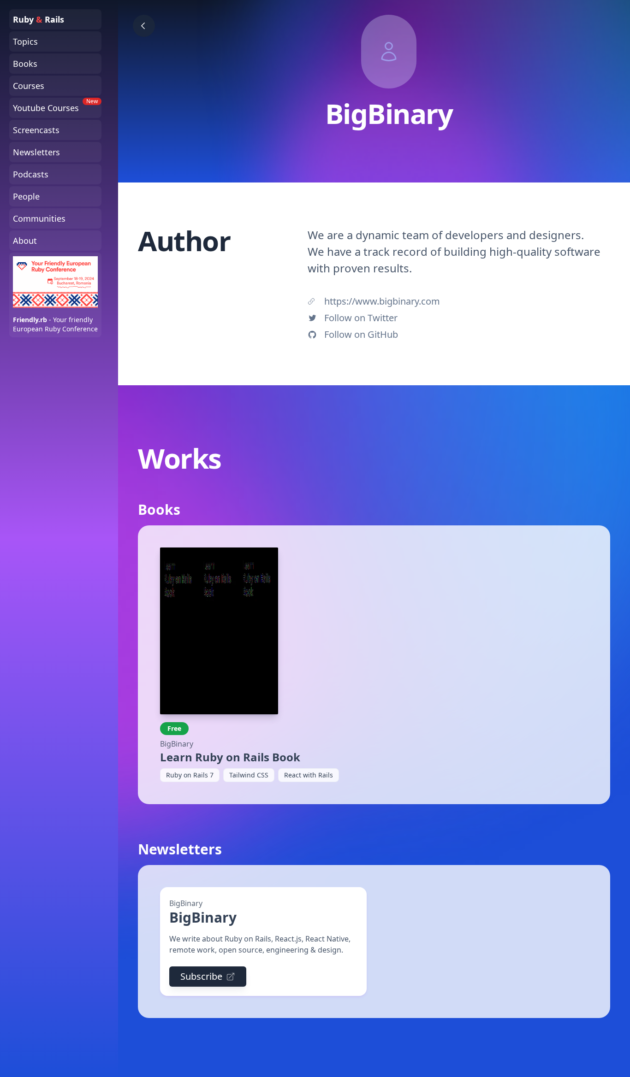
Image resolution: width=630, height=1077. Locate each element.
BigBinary (176, 744)
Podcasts (30, 174)
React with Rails (308, 775)
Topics (25, 41)
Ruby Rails (38, 19)
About (25, 240)
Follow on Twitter (361, 318)
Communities (39, 218)
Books (25, 63)
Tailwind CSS (248, 775)
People (26, 196)
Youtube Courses (55, 105)
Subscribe (201, 976)
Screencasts (36, 129)
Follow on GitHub (361, 334)
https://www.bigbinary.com (382, 301)
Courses (28, 85)
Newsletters (36, 152)
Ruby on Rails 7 (190, 775)
